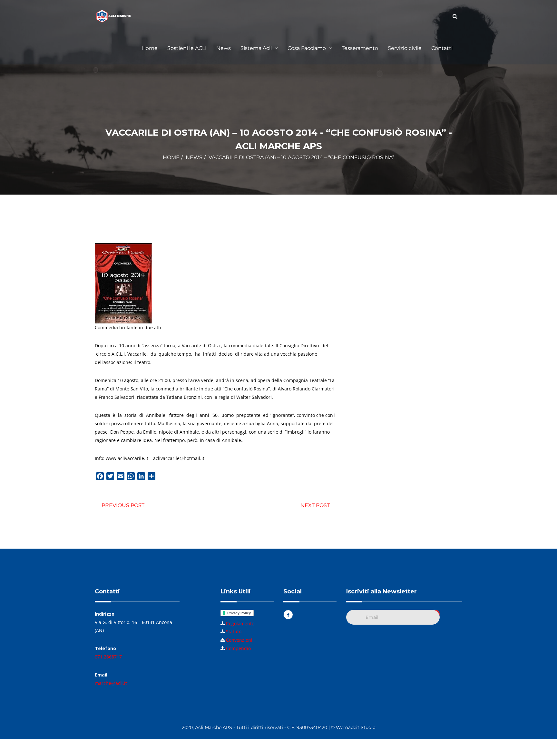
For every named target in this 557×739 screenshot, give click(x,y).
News (223, 48)
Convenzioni (239, 640)
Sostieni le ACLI (187, 48)
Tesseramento (360, 48)
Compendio (238, 648)
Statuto (233, 632)
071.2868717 (108, 657)
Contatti (442, 48)
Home (150, 48)
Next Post (315, 505)
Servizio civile (405, 48)
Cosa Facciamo (307, 48)
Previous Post (123, 505)
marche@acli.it (111, 683)
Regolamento (240, 623)
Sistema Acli (256, 48)
